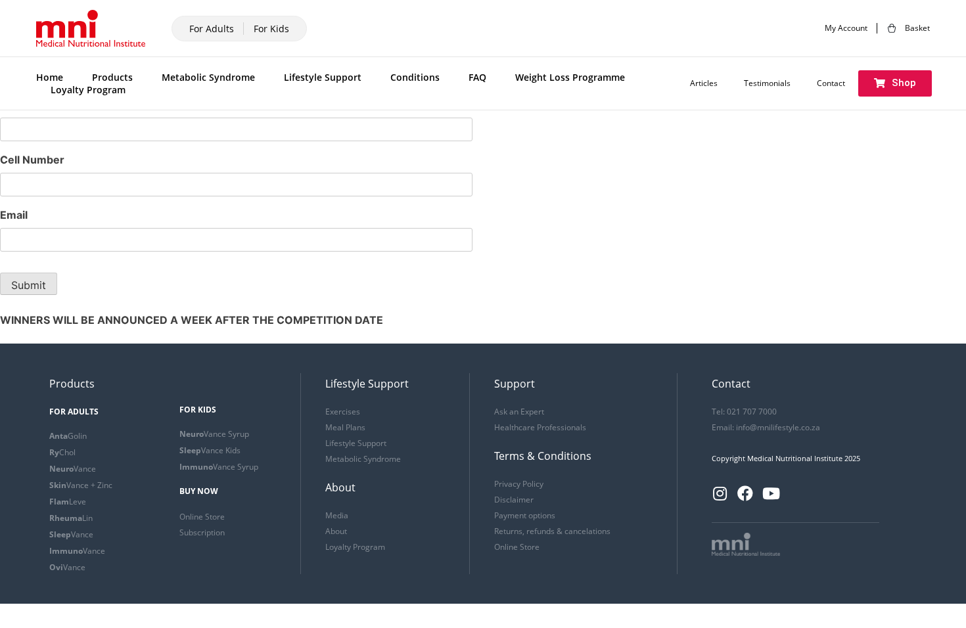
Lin (71, 518)
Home (49, 77)
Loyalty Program (88, 89)
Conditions (415, 77)
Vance (72, 468)
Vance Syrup (214, 433)
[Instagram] (719, 493)
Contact (831, 83)
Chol (62, 452)
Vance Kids (210, 450)
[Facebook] (745, 493)
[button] (895, 83)
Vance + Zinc (80, 485)
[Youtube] (771, 493)
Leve (67, 501)
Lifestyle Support (322, 77)
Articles (704, 83)
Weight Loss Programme (570, 77)
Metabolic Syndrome (208, 77)
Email (14, 214)
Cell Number (32, 159)
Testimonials (767, 83)
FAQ (477, 77)
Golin (68, 435)
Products (112, 77)
